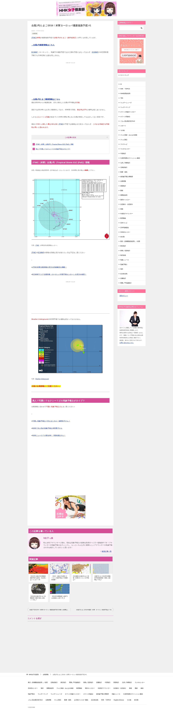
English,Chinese (119, 700)
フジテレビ (123, 144)
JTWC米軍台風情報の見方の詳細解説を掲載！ (49, 267)
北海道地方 (123, 167)
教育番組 (123, 218)
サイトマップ (124, 75)
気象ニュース (124, 260)
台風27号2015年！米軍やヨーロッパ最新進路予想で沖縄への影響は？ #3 (49, 609)
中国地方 (123, 153)
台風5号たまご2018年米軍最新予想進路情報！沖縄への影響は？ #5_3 (102, 577)
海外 (121, 269)
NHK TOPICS (125, 89)
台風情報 (34, 33)
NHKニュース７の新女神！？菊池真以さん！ (49, 435)
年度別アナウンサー (126, 213)
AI (121, 84)
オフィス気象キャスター (128, 112)
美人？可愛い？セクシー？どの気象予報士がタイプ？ (53, 149)
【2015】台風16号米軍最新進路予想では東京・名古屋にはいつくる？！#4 (38, 577)
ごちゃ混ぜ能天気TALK (127, 121)
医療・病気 (123, 172)
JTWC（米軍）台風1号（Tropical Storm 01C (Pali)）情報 (54, 144)
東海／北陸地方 (125, 250)
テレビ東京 (123, 139)
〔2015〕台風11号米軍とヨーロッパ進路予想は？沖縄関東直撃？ (59, 577)
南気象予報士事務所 (126, 176)
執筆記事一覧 (107, 551)
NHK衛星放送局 (125, 93)
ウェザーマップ (125, 107)
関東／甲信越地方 (126, 283)
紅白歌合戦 (123, 274)
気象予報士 (123, 264)
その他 (122, 130)
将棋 (121, 209)
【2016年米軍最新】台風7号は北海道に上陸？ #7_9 (59, 597)
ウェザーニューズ (126, 102)
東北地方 (123, 246)
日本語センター (125, 232)
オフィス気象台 (125, 116)
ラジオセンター (125, 149)
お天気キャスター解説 (81, 700)
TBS (121, 98)
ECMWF (34, 52)
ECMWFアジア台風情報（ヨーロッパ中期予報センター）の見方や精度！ (59, 274)
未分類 (122, 237)
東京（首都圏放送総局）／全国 (130, 241)
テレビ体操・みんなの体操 (128, 135)
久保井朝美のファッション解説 (130, 158)
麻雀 (142, 688)
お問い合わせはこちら (127, 343)
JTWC (33, 38)
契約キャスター (125, 199)
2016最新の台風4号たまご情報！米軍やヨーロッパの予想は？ (81, 577)
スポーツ (123, 126)
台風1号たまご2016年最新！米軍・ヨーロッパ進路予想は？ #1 (94, 609)
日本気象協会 (124, 227)
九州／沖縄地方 (125, 163)
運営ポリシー (124, 296)
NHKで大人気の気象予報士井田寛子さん (47, 428)
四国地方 (123, 186)
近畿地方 (123, 278)
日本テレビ (123, 223)
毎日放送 (123, 255)
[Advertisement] (70, 78)
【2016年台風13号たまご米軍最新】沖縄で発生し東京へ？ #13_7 (38, 598)
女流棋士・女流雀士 (126, 204)
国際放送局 (123, 195)
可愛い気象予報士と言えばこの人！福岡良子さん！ (51, 421)
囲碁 (121, 190)
